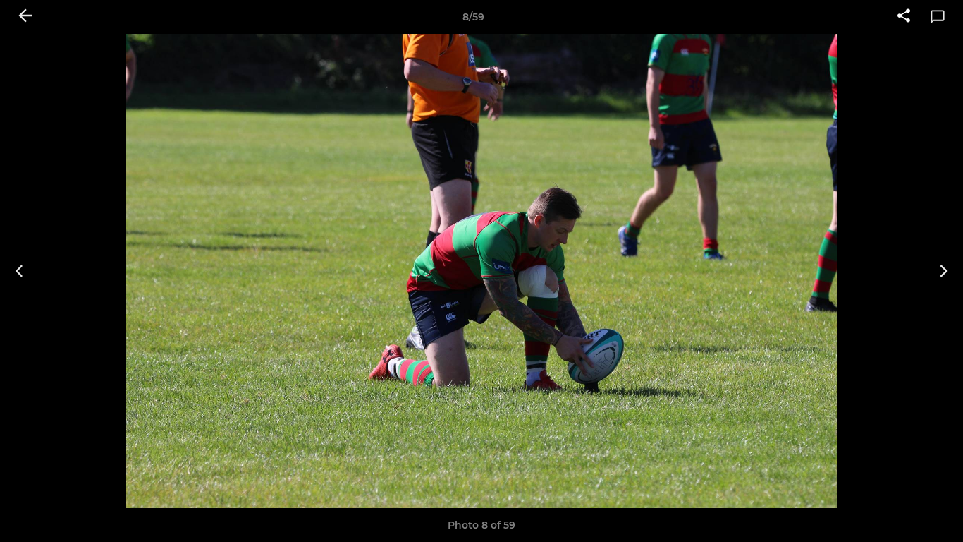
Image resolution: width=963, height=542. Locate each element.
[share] (903, 17)
